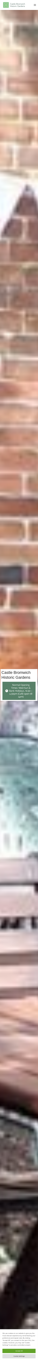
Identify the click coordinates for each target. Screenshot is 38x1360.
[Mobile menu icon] (35, 5)
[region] (19, 1344)
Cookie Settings (19, 1356)
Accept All (19, 1351)
